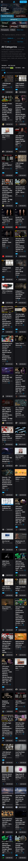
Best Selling (11, 65)
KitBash (13, 30)
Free (23, 67)
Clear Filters (20, 41)
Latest (3, 70)
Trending (4, 65)
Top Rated (18, 67)
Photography (5, 30)
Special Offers (7, 67)
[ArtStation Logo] (14, 2)
